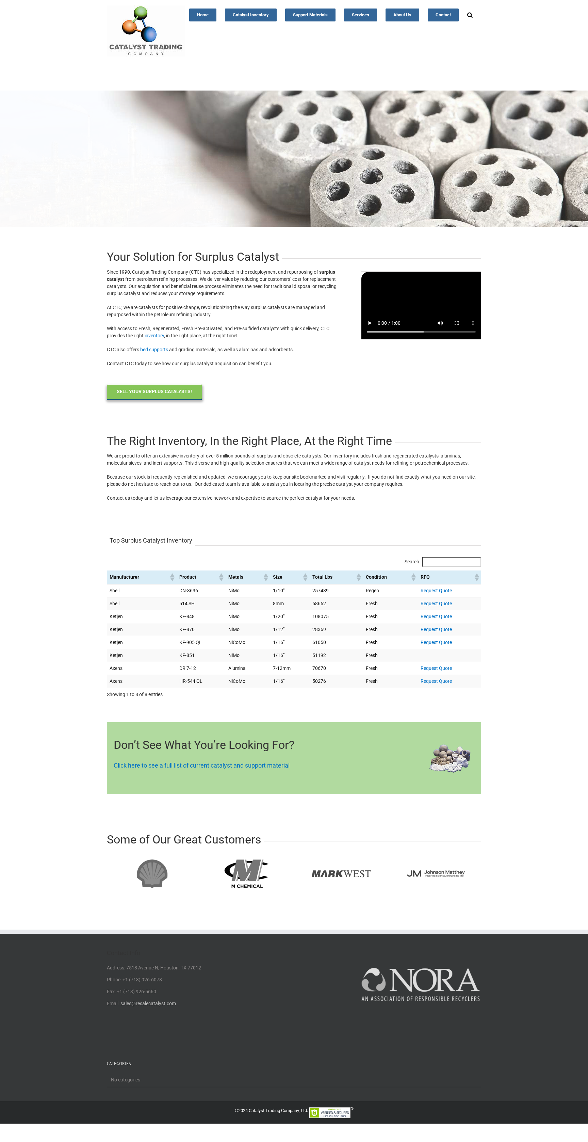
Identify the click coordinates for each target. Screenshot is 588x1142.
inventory (154, 335)
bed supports (154, 349)
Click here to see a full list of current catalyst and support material (202, 765)
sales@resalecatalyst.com (148, 1003)
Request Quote (436, 590)
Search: (412, 561)
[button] (470, 14)
